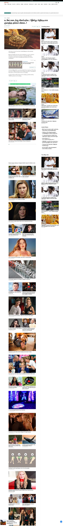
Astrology (26, 4)
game (42, 4)
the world (45, 4)
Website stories (54, 4)
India (39, 4)
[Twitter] (31, 0)
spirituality (31, 4)
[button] (58, 2)
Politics (13, 4)
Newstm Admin (7, 25)
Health (36, 4)
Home (5, 4)
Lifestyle (18, 4)
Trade (49, 4)
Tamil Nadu (9, 4)
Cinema (22, 4)
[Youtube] (32, 0)
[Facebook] (30, 0)
